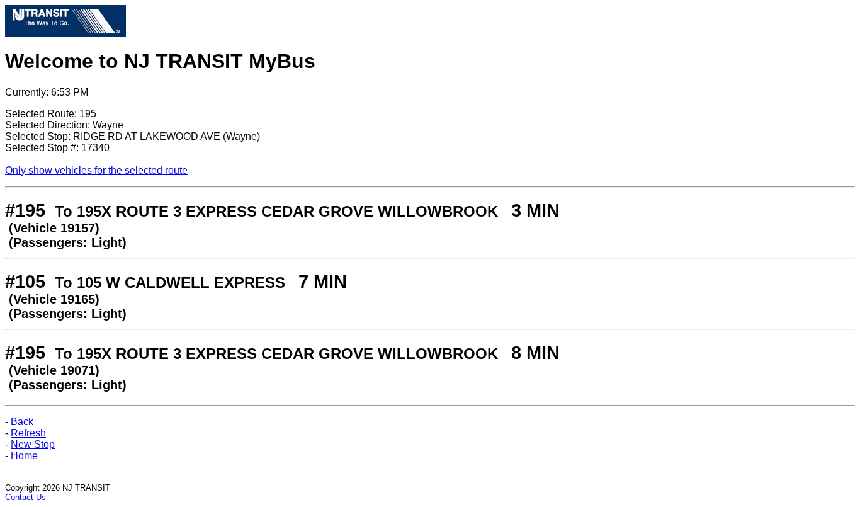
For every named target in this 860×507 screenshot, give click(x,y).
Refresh (28, 433)
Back (22, 421)
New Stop (33, 444)
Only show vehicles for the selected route (96, 170)
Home (24, 455)
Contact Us (25, 497)
